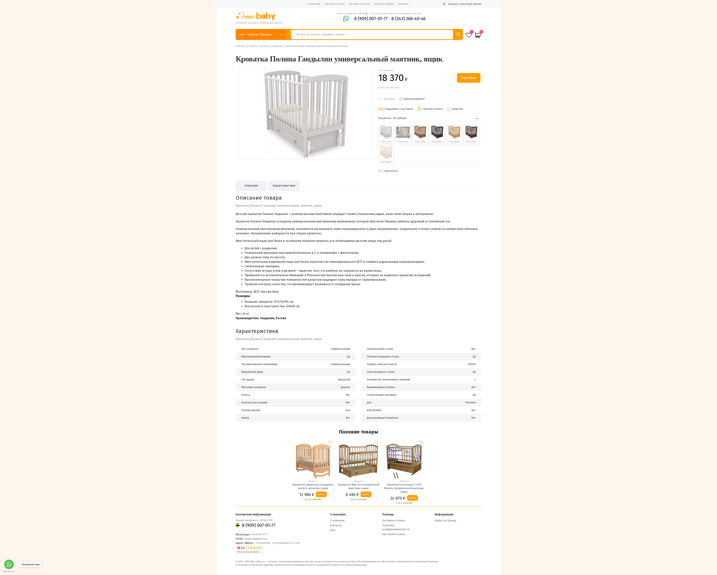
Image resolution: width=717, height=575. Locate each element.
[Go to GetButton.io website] (9, 571)
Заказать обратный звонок (464, 4)
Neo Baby (241, 46)
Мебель (265, 46)
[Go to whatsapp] (9, 564)
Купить (321, 494)
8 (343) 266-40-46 (408, 18)
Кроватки (277, 46)
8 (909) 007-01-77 (371, 18)
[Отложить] (330, 442)
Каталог (253, 46)
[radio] (386, 134)
